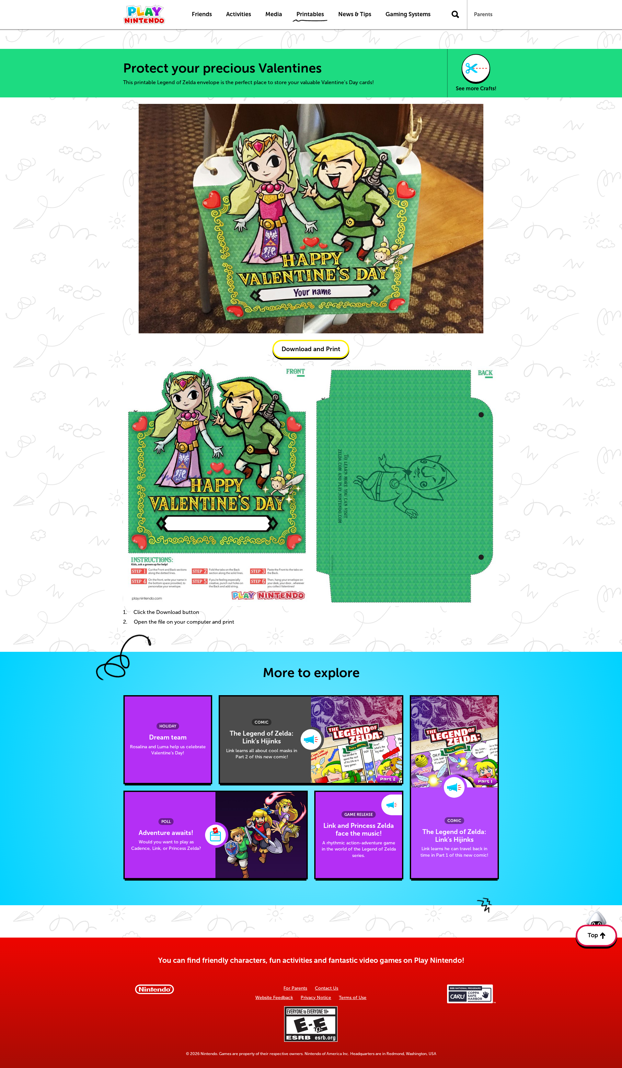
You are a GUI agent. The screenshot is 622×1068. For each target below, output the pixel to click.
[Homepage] (150, 15)
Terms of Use (352, 997)
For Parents (295, 988)
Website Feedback (274, 997)
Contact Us (326, 988)
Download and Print (311, 349)
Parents (483, 14)
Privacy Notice (316, 997)
